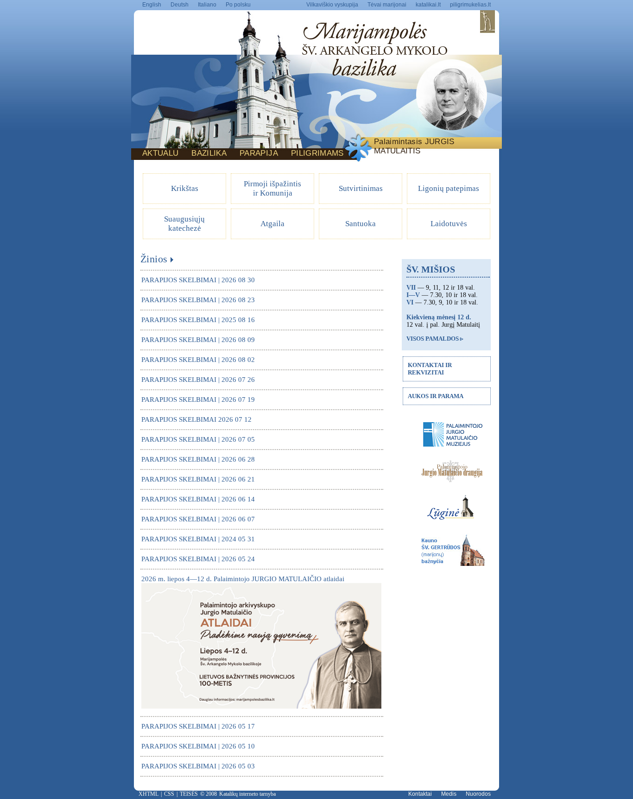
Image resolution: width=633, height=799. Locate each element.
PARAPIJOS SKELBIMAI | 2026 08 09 (198, 339)
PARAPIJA (259, 153)
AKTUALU (160, 153)
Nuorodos (478, 794)
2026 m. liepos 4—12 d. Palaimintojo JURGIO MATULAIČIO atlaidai (242, 579)
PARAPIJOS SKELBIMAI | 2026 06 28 (198, 459)
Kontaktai (420, 794)
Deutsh (180, 4)
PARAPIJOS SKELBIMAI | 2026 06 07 (198, 519)
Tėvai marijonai (386, 4)
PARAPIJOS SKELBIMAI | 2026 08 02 (198, 359)
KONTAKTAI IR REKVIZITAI (430, 368)
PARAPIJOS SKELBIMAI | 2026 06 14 (198, 499)
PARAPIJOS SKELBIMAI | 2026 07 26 (198, 379)
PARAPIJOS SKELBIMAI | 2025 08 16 (198, 319)
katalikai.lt (428, 4)
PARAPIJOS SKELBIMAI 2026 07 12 (196, 419)
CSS (169, 794)
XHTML (148, 794)
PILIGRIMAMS (317, 153)
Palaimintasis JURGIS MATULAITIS (414, 146)
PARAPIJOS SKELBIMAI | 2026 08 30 (198, 280)
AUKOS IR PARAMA (435, 396)
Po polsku (238, 4)
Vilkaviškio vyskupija (332, 4)
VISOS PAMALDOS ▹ (434, 338)
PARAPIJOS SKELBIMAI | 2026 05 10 (198, 746)
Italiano (207, 4)
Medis (448, 794)
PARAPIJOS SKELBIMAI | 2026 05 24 (198, 559)
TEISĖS (189, 794)
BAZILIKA (209, 153)
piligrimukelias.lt (470, 4)
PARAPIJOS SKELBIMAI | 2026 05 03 (198, 766)
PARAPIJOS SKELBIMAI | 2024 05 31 (198, 539)
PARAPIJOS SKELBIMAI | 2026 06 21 (198, 479)
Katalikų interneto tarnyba (247, 794)
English (151, 4)
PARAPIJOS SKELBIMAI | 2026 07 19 (198, 399)
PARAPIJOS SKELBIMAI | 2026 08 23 (198, 300)
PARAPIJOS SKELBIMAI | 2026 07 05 (198, 439)
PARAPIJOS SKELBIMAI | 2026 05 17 (198, 726)
